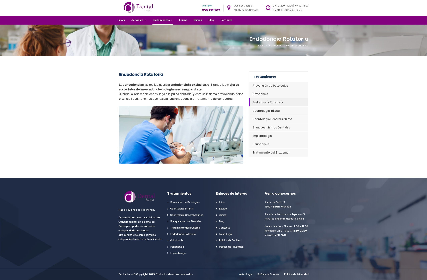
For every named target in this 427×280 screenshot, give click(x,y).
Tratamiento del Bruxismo (271, 152)
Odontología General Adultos (272, 119)
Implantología (262, 136)
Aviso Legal (225, 234)
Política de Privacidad (231, 246)
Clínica (198, 20)
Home (261, 45)
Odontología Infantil (266, 111)
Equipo (183, 20)
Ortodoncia (260, 94)
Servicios (137, 20)
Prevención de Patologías (270, 86)
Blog (211, 20)
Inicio (121, 20)
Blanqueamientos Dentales (271, 127)
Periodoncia (261, 144)
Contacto (226, 20)
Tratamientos (161, 20)
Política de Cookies (230, 240)
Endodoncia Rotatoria (268, 102)
